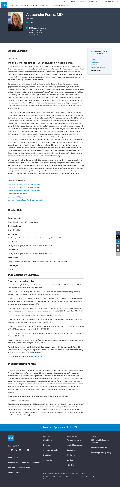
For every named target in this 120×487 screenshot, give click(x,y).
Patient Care (34, 5)
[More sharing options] (118, 254)
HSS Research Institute (37, 28)
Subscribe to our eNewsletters (19, 467)
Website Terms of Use (99, 448)
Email (31, 22)
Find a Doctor (14, 5)
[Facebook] (13, 450)
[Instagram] (25, 450)
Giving (66, 1)
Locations (24, 5)
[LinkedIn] (29, 450)
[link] (118, 233)
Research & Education (59, 5)
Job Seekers (71, 450)
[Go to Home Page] (11, 438)
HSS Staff (70, 465)
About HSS (47, 440)
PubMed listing (38, 357)
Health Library (44, 5)
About (93, 59)
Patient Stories (93, 1)
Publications (95, 65)
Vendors (70, 460)
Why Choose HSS (82, 1)
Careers (72, 1)
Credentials (95, 62)
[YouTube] (21, 450)
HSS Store (47, 455)
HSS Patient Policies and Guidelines (100, 441)
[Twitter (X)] (17, 450)
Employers (71, 455)
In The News (96, 70)
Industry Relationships (98, 68)
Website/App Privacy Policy (101, 453)
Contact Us (47, 460)
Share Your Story (14, 457)
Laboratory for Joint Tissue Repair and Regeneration (26, 200)
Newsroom (47, 445)
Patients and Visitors (74, 440)
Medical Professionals (75, 445)
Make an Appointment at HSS (60, 427)
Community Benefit (50, 450)
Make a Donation (14, 472)
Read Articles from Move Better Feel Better (24, 462)
